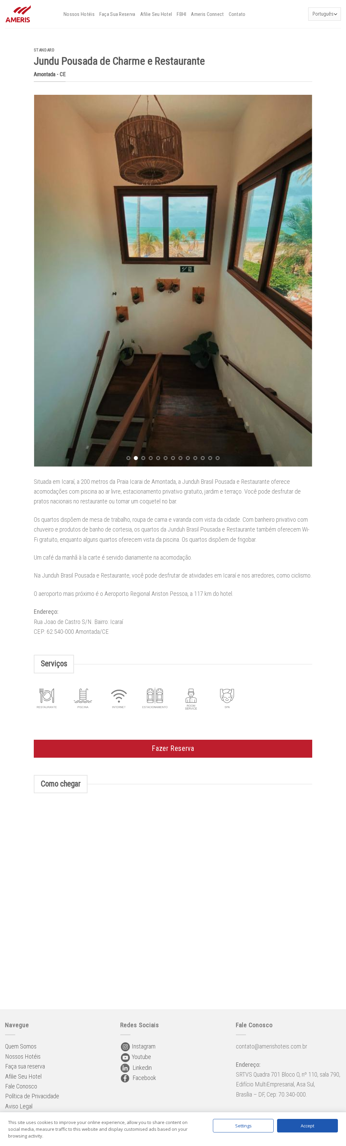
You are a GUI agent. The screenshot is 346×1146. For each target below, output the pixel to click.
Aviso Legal (18, 1106)
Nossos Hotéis (79, 14)
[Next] (298, 280)
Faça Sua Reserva (117, 14)
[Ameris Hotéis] (29, 14)
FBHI (181, 14)
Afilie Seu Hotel (156, 14)
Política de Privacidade (32, 1096)
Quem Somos (20, 1046)
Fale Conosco (21, 1086)
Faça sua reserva (25, 1066)
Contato (237, 14)
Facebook (143, 1077)
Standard (44, 49)
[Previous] (48, 280)
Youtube (140, 1056)
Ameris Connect (207, 14)
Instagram (142, 1046)
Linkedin (141, 1067)
